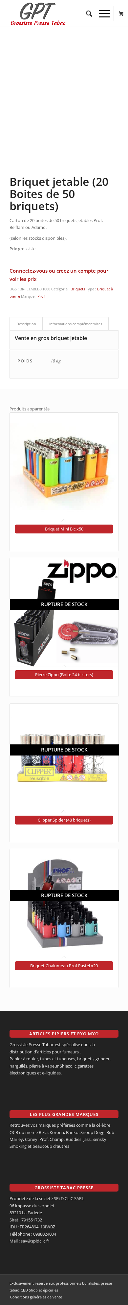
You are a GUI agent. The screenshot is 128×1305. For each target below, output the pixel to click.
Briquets (78, 288)
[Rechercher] (85, 13)
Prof (41, 296)
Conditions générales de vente (36, 1296)
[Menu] (101, 13)
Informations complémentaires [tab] (75, 323)
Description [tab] (26, 323)
